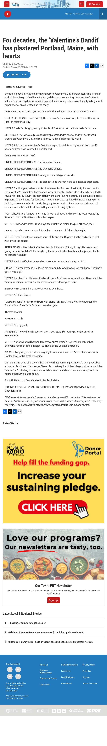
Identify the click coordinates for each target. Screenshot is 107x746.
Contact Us (44, 685)
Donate (95, 4)
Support (86, 677)
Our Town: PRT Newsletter (53, 586)
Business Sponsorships (46, 671)
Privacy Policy (89, 665)
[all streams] (103, 14)
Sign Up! (54, 600)
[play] (7, 14)
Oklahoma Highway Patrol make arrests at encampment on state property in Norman (50, 641)
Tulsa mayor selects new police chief (27, 622)
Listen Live (65, 671)
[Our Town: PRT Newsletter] (53, 554)
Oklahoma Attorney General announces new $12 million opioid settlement (45, 632)
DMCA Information (69, 665)
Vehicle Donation (90, 684)
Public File (87, 671)
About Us (44, 665)
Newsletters (66, 684)
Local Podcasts (68, 677)
